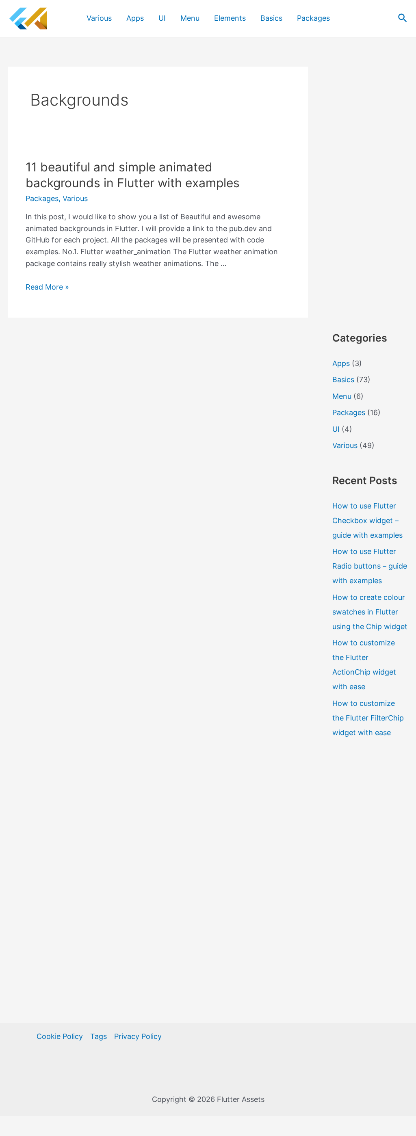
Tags (98, 1036)
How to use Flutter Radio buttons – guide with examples (369, 566)
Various (99, 18)
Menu (189, 18)
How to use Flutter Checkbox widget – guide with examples (367, 520)
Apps (135, 18)
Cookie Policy (60, 1036)
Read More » (47, 287)
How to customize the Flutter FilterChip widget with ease (368, 718)
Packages (313, 18)
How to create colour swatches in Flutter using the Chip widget (369, 612)
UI (162, 18)
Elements (230, 18)
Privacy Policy (138, 1036)
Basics (271, 18)
